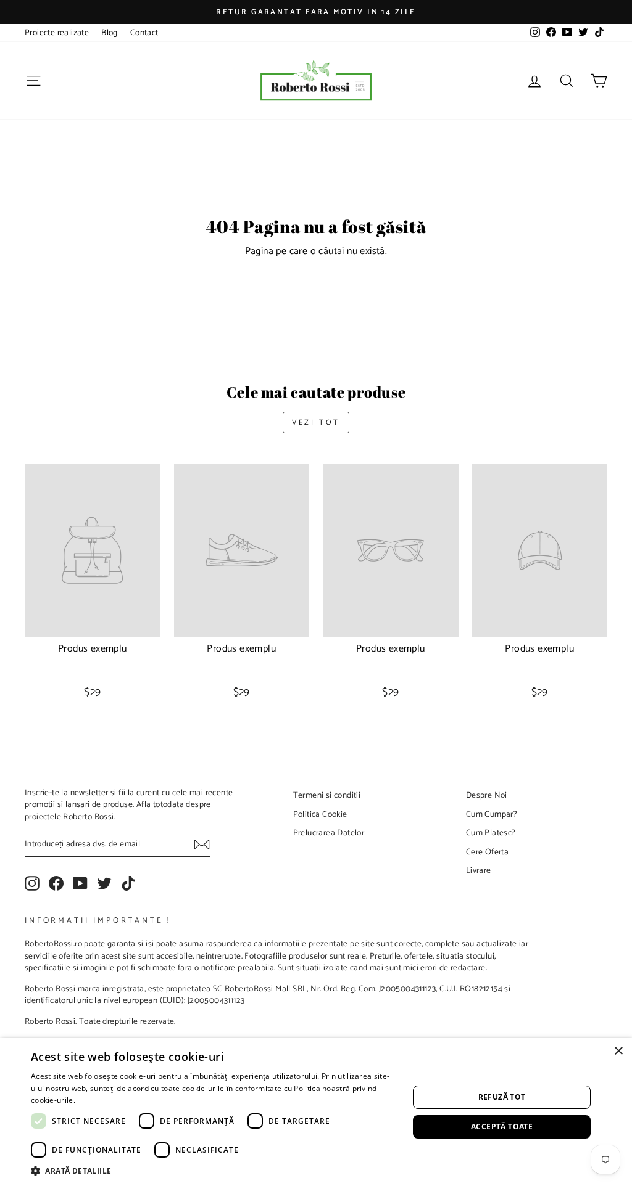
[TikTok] (128, 883)
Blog (109, 32)
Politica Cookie (320, 814)
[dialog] (316, 1112)
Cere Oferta (487, 852)
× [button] (618, 1051)
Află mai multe (103, 1100)
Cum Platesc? (491, 833)
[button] (214, 1170)
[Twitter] (104, 883)
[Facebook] (56, 883)
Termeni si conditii (327, 795)
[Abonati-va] (202, 844)
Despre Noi (486, 795)
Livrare (478, 870)
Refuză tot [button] (502, 1097)
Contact (144, 32)
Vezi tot (316, 422)
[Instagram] (32, 883)
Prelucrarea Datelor (329, 833)
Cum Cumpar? (491, 814)
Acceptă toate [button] (502, 1126)
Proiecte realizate (57, 32)
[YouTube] (80, 883)
